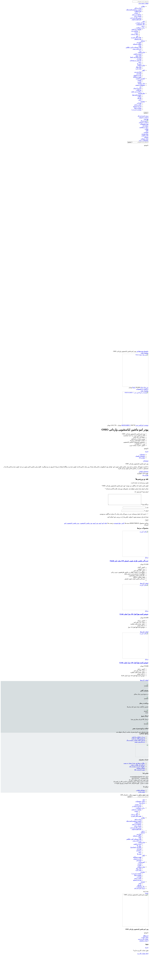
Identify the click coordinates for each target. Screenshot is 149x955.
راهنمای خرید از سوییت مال (137, 766)
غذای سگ (138, 67)
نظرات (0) (142, 457)
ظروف (139, 98)
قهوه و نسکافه (137, 77)
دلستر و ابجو (137, 104)
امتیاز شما (144, 492)
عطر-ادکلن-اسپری (136, 37)
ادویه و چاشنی (137, 54)
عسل (139, 45)
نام (147, 507)
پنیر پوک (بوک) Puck (140, 387)
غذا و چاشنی (141, 52)
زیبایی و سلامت (143, 127)
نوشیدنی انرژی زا (136, 109)
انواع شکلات (137, 11)
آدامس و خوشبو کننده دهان (133, 9)
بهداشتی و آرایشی (136, 29)
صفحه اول (145, 125)
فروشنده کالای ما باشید (138, 738)
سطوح (139, 96)
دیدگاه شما (144, 504)
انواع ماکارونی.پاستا (135, 57)
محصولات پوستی (140, 85)
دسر (143, 21)
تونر (140, 86)
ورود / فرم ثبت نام (139, 888)
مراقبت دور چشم (136, 91)
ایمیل (146, 510)
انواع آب (139, 103)
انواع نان (139, 59)
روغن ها (139, 845)
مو (137, 36)
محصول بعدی (144, 391)
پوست (136, 32)
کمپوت (139, 80)
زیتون (139, 62)
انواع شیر (138, 73)
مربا (140, 50)
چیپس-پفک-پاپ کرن (135, 18)
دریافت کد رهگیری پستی (138, 765)
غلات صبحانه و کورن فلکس (133, 47)
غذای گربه (138, 68)
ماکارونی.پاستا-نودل (135, 847)
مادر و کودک (141, 83)
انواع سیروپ (137, 72)
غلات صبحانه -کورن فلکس (133, 839)
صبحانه (143, 41)
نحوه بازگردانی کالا (139, 770)
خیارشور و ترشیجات (135, 60)
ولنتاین (136, 13)
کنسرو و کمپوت (140, 78)
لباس (139, 100)
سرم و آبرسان (137, 88)
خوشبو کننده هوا (136, 95)
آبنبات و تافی (137, 8)
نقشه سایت (141, 792)
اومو (100, 523)
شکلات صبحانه (137, 44)
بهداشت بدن (134, 31)
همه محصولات (144, 124)
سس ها (139, 63)
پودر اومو (95, 523)
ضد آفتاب (138, 90)
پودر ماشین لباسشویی (86, 523)
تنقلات (143, 6)
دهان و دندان (134, 34)
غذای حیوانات (141, 65)
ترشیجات (138, 850)
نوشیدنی (142, 101)
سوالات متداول (140, 768)
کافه (143, 70)
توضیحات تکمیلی (140, 456)
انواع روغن (138, 55)
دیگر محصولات (140, 24)
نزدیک (146, 557)
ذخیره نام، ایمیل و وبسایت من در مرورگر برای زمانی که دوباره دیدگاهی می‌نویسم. (123, 514)
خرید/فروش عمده (140, 742)
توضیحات (142, 454)
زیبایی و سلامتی (140, 27)
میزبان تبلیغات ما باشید (138, 737)
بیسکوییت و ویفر (136, 14)
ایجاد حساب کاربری (142, 953)
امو (103, 523)
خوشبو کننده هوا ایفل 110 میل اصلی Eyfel (134, 614)
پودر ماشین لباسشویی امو (71, 523)
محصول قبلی (144, 353)
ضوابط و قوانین (140, 790)
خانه (147, 351)
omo (106, 523)
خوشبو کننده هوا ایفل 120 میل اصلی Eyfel (134, 663)
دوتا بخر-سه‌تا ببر (140, 22)
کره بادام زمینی (137, 49)
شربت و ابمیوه (137, 106)
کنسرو (139, 81)
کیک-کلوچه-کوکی (136, 19)
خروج (146, 451)
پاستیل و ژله (137, 16)
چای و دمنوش (137, 75)
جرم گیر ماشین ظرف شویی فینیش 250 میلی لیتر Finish (129, 561)
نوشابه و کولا (137, 108)
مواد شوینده (141, 93)
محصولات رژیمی (143, 140)
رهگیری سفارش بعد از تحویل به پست (134, 763)
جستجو (146, 112)
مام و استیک (137, 39)
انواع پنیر (138, 42)
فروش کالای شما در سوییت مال (135, 740)
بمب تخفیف (138, 804)
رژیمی (143, 26)
